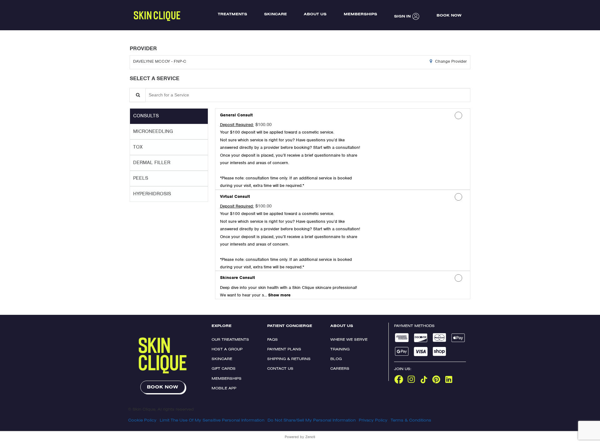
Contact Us (280, 368)
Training (340, 349)
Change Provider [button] (450, 61)
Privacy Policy (373, 419)
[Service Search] (137, 95)
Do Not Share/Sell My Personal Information (312, 419)
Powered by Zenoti (300, 436)
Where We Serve (349, 339)
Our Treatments (230, 339)
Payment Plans (284, 349)
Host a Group (227, 349)
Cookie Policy (142, 419)
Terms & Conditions (411, 419)
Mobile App (224, 388)
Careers (339, 368)
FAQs (272, 339)
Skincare (222, 358)
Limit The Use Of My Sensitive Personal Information (212, 419)
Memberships (227, 378)
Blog (336, 358)
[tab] (169, 116)
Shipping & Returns (289, 358)
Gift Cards (224, 368)
